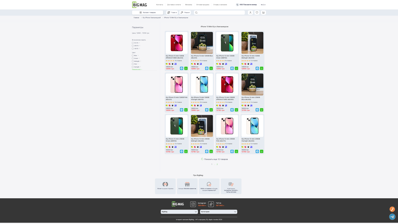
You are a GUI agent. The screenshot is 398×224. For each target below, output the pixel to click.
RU (262, 4)
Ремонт (187, 12)
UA (265, 4)
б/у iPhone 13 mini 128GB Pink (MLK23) (176, 98)
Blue (136, 55)
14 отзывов (178, 60)
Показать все (136, 69)
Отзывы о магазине (220, 4)
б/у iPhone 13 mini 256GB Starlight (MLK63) (251, 140)
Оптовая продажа (202, 4)
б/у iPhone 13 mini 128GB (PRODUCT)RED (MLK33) (175, 57)
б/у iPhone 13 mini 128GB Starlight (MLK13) (200, 98)
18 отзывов (203, 60)
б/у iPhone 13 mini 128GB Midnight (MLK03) (251, 57)
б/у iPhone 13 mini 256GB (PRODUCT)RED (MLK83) (225, 98)
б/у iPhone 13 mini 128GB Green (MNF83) (225, 57)
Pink (136, 64)
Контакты (159, 4)
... (214, 164)
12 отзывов (253, 60)
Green (137, 58)
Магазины (188, 4)
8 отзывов (228, 60)
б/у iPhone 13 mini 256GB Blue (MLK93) (251, 98)
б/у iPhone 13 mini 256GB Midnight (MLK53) (200, 140)
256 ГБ (137, 45)
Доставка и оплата (174, 4)
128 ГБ (137, 48)
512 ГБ (137, 43)
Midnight (137, 61)
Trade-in (174, 12)
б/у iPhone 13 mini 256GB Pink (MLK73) (225, 140)
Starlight (137, 67)
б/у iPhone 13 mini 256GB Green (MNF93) (175, 140)
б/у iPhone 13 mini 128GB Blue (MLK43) (202, 57)
